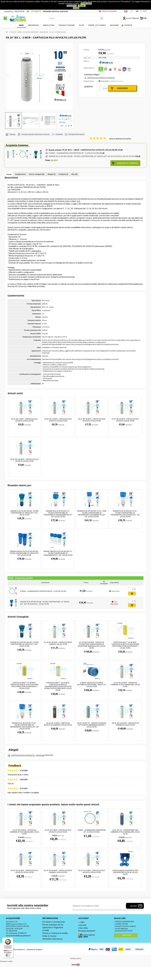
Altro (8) (74, 174)
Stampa (12, 134)
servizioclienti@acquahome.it (18, 936)
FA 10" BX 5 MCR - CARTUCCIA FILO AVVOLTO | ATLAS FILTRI (24, 420)
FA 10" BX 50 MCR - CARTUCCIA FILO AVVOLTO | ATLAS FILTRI (125, 420)
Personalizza (71, 6)
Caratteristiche (20, 174)
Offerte (128, 25)
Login (82, 922)
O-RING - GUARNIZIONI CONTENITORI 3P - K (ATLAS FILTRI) (74, 153)
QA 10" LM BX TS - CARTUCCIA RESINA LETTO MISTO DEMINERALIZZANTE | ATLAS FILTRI (91, 725)
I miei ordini (83, 928)
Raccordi (114, 25)
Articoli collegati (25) (36, 174)
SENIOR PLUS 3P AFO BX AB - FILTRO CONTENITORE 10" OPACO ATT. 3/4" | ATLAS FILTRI (24, 513)
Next (71, 121)
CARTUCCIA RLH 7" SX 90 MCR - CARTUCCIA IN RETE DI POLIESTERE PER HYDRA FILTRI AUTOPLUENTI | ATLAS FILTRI (125, 645)
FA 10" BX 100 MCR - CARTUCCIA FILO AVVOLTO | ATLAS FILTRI (24, 460)
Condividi (59, 134)
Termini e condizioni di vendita (55, 933)
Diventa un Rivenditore (109, 11)
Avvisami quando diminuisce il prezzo (35, 134)
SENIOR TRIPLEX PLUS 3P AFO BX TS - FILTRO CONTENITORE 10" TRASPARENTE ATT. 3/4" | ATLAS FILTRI (58, 553)
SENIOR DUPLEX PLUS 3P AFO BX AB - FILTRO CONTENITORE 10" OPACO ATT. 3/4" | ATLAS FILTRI (24, 553)
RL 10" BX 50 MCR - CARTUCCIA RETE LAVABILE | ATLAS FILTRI (58, 643)
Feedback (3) (63, 174)
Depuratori (33, 25)
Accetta (81, 6)
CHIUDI (76, 8)
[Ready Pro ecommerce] (75, 965)
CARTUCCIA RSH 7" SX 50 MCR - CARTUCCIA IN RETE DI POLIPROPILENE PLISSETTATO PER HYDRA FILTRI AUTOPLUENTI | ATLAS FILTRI (58, 686)
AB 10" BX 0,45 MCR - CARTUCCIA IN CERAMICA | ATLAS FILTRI (125, 724)
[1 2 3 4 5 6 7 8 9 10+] (103, 88)
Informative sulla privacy (52, 939)
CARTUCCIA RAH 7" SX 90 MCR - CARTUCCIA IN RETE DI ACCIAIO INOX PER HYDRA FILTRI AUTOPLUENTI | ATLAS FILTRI (24, 685)
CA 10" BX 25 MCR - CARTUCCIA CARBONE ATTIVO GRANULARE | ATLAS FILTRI (125, 684)
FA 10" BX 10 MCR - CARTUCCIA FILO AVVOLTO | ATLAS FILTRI (58, 420)
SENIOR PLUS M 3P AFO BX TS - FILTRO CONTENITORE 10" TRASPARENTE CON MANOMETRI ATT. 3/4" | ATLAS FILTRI (58, 514)
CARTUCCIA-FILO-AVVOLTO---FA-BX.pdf (101, 78)
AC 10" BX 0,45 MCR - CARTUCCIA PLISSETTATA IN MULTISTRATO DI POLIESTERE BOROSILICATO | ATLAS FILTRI (91, 645)
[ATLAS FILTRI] (106, 64)
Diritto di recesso (49, 936)
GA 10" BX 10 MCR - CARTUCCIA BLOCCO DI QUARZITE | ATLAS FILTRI (58, 724)
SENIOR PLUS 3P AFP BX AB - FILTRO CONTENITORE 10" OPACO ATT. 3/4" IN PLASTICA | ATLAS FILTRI (91, 156)
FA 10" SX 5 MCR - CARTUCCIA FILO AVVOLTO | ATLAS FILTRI (91, 871)
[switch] (8, 955)
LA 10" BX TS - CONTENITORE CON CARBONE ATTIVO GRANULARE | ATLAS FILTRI (125, 832)
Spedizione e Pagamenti (52, 928)
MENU (21, 25)
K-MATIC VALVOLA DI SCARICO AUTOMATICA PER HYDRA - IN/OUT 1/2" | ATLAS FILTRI (91, 684)
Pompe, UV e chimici (97, 25)
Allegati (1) (51, 174)
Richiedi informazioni (76, 134)
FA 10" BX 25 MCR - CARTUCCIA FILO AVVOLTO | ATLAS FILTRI (91, 420)
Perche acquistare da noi (52, 925)
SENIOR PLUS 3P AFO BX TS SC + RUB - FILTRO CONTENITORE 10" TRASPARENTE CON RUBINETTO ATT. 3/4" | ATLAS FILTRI (91, 514)
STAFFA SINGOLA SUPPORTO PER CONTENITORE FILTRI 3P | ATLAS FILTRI (125, 872)
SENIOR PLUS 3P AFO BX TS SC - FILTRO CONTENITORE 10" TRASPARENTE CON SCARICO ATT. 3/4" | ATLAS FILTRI (125, 514)
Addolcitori (48, 25)
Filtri (81, 25)
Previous (7, 121)
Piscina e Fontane (67, 25)
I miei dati (82, 925)
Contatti (45, 930)
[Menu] (11, 939)
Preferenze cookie (6, 961)
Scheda (9, 174)
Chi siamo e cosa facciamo (53, 922)
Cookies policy (86, 3)
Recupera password (86, 931)
